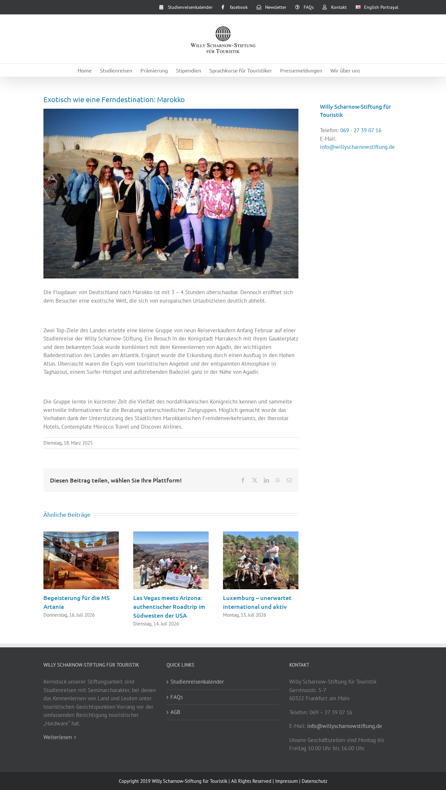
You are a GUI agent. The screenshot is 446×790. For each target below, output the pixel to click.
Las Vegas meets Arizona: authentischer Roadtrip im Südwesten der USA (169, 606)
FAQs (176, 697)
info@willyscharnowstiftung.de (357, 146)
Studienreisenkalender (197, 681)
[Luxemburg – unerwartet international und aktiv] (260, 535)
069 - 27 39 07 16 (360, 130)
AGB (175, 712)
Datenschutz (314, 781)
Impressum (286, 781)
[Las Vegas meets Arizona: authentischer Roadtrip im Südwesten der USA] (171, 535)
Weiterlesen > (59, 737)
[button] (48, 579)
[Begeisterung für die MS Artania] (81, 535)
